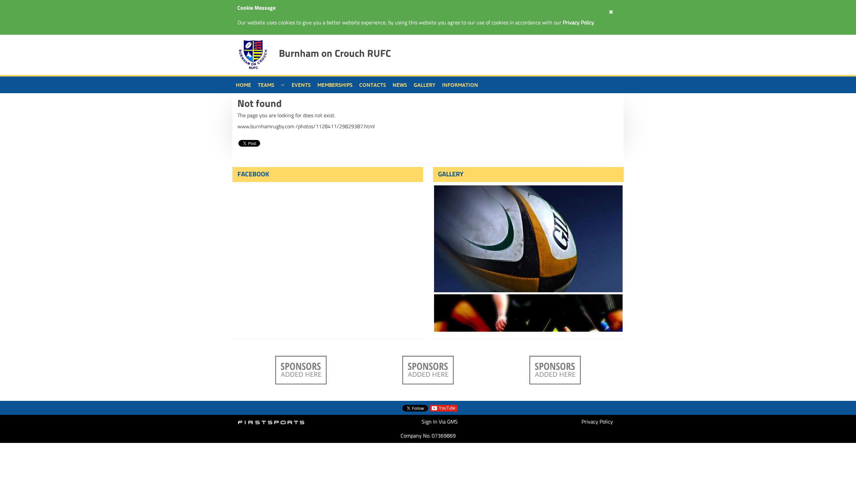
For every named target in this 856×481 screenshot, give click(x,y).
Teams (266, 85)
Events (301, 85)
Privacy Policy (597, 422)
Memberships (334, 85)
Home (243, 85)
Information (460, 85)
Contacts (372, 85)
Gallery (424, 85)
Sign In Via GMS (440, 422)
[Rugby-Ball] (528, 238)
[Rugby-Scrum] (528, 313)
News (400, 85)
